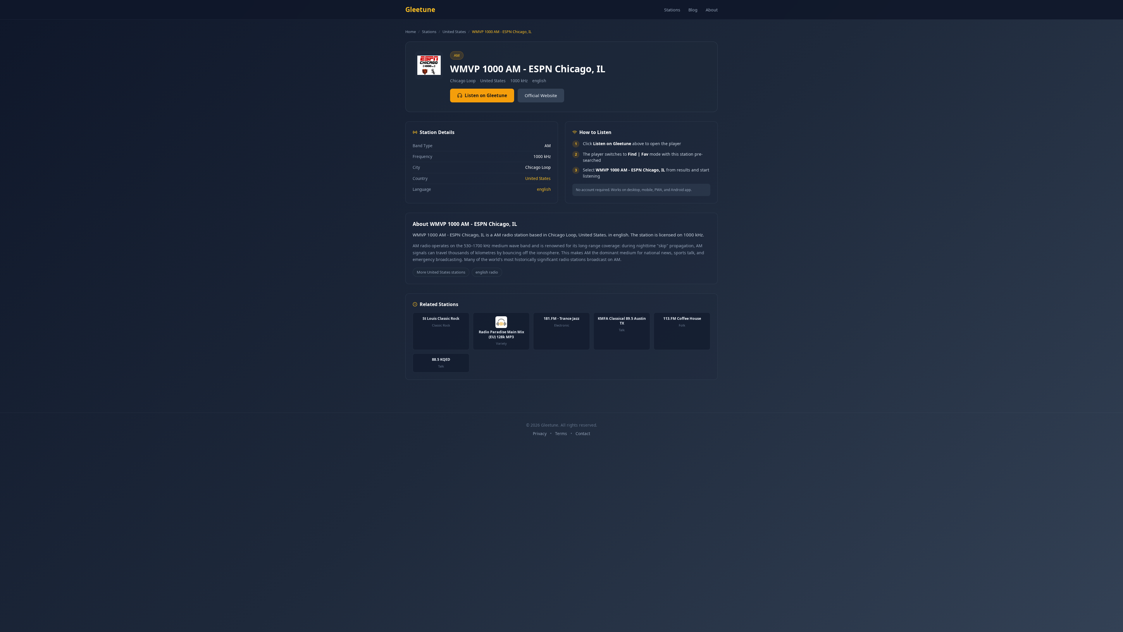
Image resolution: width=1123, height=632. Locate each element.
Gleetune (420, 9)
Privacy (540, 433)
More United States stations (441, 272)
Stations (672, 10)
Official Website (541, 95)
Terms (561, 433)
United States (454, 31)
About (712, 10)
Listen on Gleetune (486, 95)
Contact (583, 433)
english (544, 189)
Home (410, 31)
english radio (487, 272)
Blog (692, 10)
